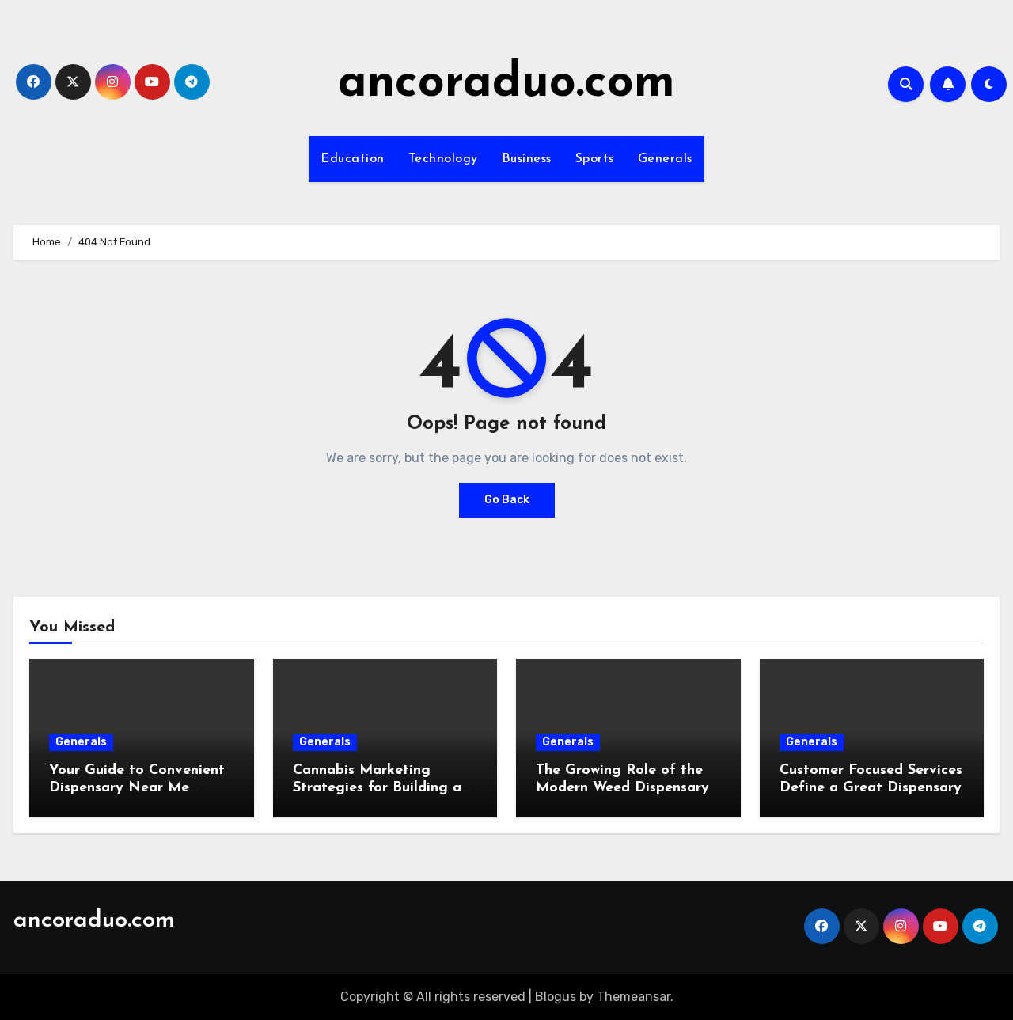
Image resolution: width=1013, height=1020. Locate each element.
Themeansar (633, 996)
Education (353, 159)
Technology (443, 159)
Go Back (506, 499)
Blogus (555, 996)
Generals (665, 159)
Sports (594, 159)
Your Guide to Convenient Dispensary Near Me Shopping (137, 788)
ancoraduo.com (506, 84)
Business (527, 159)
